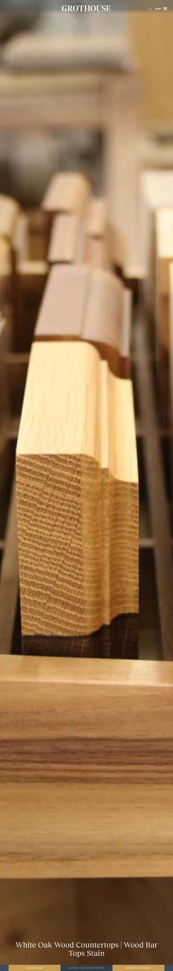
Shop (158, 8)
